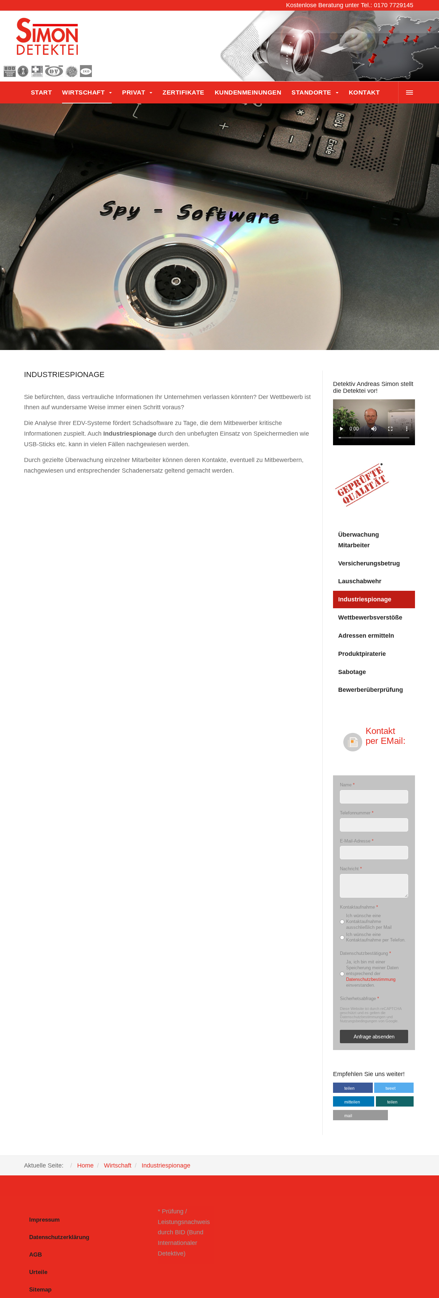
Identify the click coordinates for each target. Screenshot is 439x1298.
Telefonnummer (356, 812)
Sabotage (352, 672)
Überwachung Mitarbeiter (358, 540)
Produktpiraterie (362, 653)
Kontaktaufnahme (359, 907)
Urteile (38, 1272)
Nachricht (351, 869)
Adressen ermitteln (366, 635)
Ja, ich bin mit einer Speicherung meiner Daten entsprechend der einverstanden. (372, 973)
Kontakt (364, 92)
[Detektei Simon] (48, 46)
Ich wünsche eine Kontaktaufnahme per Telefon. (376, 937)
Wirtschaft (84, 92)
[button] (353, 1088)
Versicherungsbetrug (369, 563)
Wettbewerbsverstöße (370, 617)
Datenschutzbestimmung (370, 979)
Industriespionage (364, 599)
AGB (35, 1254)
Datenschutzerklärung (59, 1237)
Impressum (44, 1219)
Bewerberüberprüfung (370, 689)
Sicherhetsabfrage (359, 998)
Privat (134, 92)
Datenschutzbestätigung (365, 953)
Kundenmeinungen (248, 92)
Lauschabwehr (359, 581)
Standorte (312, 92)
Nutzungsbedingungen (358, 1021)
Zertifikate (183, 92)
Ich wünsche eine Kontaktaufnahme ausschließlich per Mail (369, 921)
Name (347, 785)
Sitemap (40, 1289)
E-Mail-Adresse (356, 841)
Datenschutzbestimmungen (362, 1017)
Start (41, 92)
